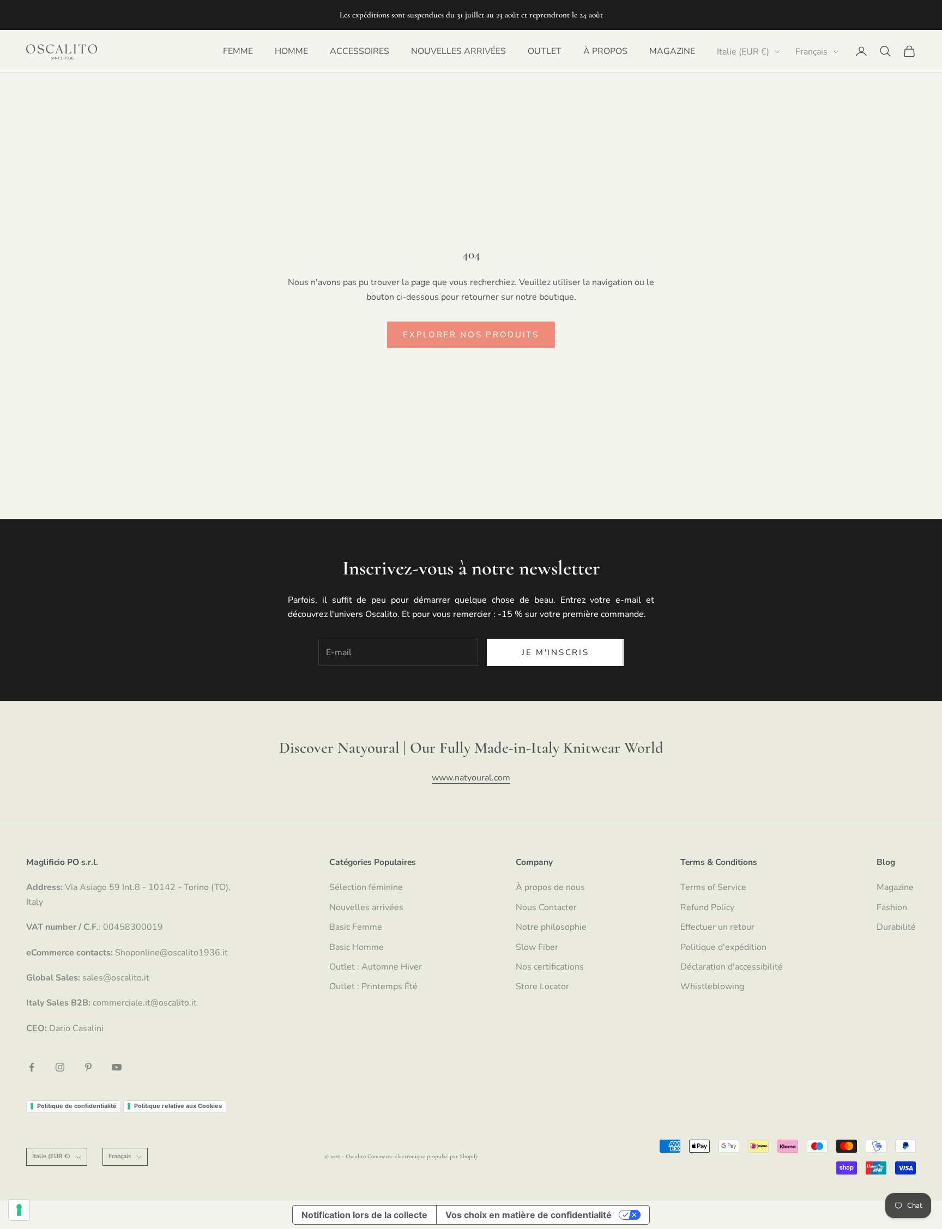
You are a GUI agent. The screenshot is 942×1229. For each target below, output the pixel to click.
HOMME (291, 51)
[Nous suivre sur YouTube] (116, 1067)
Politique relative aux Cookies (178, 1106)
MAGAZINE (672, 51)
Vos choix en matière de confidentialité (528, 1214)
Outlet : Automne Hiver (375, 967)
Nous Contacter (546, 907)
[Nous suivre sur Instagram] (60, 1067)
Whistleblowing (712, 986)
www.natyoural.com (471, 778)
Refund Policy (707, 907)
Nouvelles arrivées (366, 907)
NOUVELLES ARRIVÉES (458, 51)
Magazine (895, 887)
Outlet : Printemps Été (373, 986)
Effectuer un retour (717, 927)
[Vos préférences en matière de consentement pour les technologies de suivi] (19, 1210)
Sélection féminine (366, 887)
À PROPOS (605, 51)
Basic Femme (355, 927)
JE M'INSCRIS (555, 652)
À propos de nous (550, 887)
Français (811, 52)
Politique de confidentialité (77, 1106)
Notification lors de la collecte (364, 1214)
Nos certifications (550, 967)
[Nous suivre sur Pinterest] (88, 1067)
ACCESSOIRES (359, 51)
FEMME (238, 51)
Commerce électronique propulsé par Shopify (422, 1156)
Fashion (892, 907)
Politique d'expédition (723, 947)
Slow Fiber (537, 947)
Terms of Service (713, 887)
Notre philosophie (551, 927)
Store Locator (542, 986)
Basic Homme (356, 947)
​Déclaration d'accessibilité (731, 967)
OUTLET (544, 51)
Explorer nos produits (471, 334)
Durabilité (896, 927)
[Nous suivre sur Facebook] (31, 1067)
